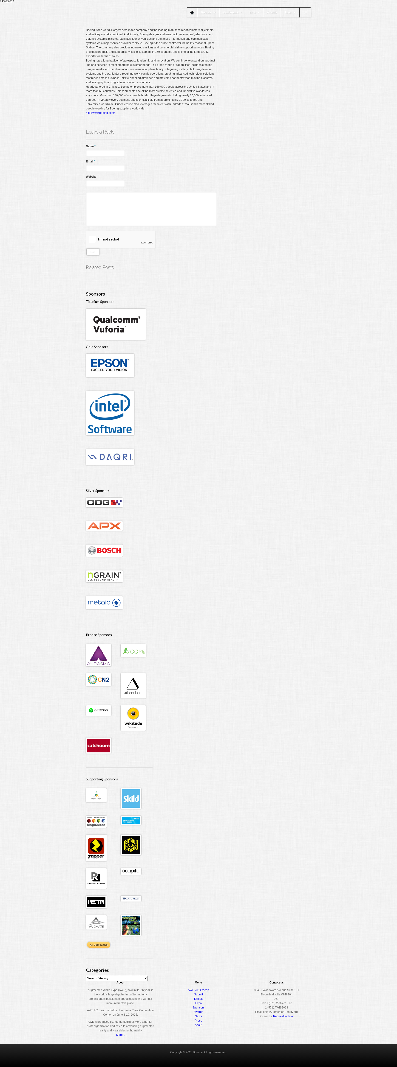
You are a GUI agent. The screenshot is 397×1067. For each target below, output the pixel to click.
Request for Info (283, 1016)
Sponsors (198, 1007)
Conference (232, 12)
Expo (255, 12)
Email (90, 161)
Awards (272, 12)
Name (91, 146)
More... (120, 1034)
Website (91, 176)
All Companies (99, 944)
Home (192, 12)
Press (198, 1020)
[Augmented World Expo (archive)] (112, 27)
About (290, 12)
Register (208, 12)
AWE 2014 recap (198, 990)
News (198, 1016)
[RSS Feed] (305, 12)
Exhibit (198, 998)
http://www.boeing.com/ (100, 113)
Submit (198, 994)
